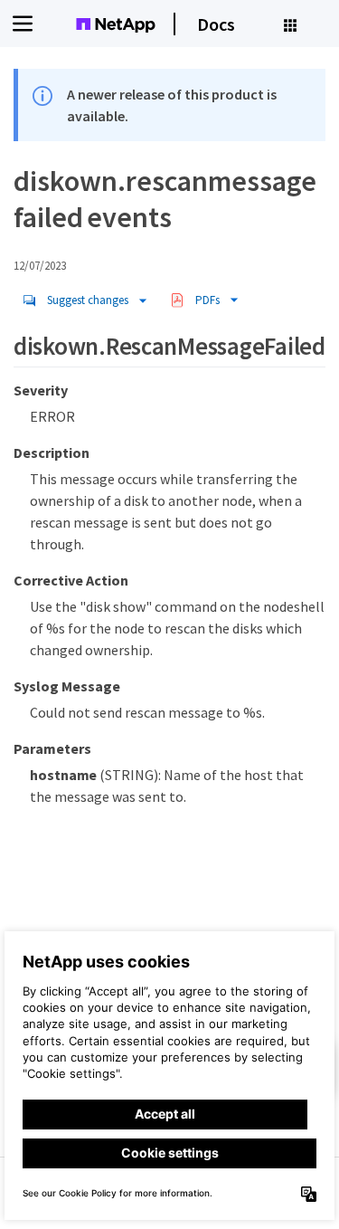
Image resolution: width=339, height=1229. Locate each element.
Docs (216, 24)
